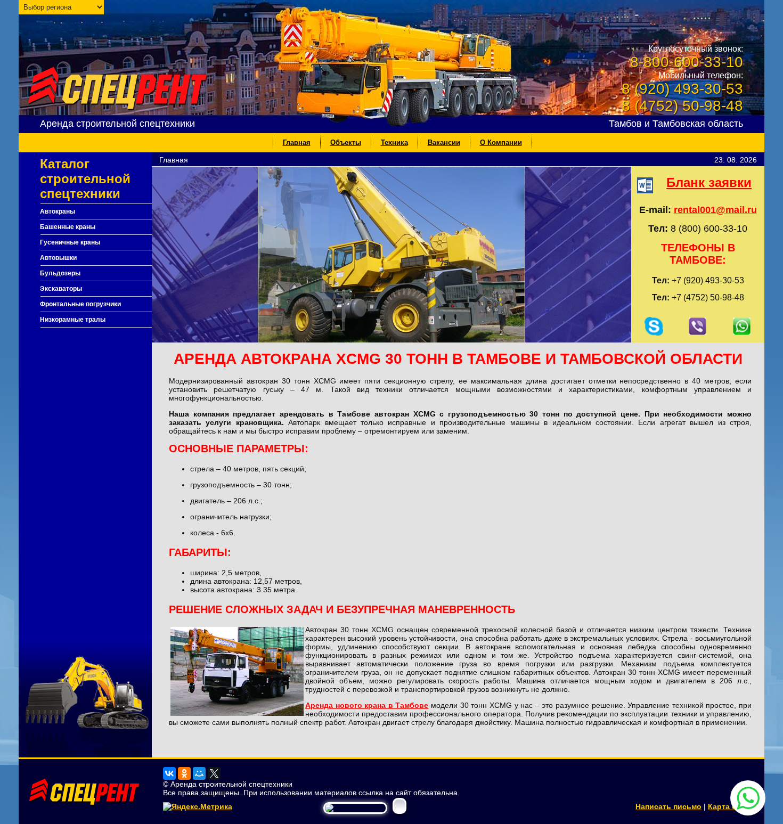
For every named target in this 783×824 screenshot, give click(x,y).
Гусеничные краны (70, 242)
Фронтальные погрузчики (80, 304)
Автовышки (58, 258)
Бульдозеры (60, 273)
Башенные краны (67, 227)
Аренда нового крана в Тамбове (366, 705)
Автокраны (57, 211)
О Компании (501, 142)
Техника (394, 142)
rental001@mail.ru (715, 210)
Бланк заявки (709, 182)
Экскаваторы (61, 288)
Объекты (345, 142)
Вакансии (444, 142)
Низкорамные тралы (72, 319)
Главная (297, 142)
